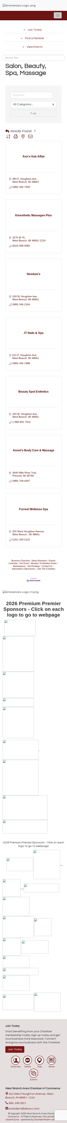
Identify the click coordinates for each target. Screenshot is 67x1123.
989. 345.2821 (17, 1103)
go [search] (34, 113)
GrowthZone (12, 1119)
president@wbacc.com (23, 1108)
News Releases (39, 560)
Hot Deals (24, 563)
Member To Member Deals (44, 563)
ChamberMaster (42, 1119)
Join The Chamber (46, 569)
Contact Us (47, 566)
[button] (7, 131)
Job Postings (33, 566)
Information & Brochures (23, 569)
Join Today (15, 1049)
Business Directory (21, 560)
